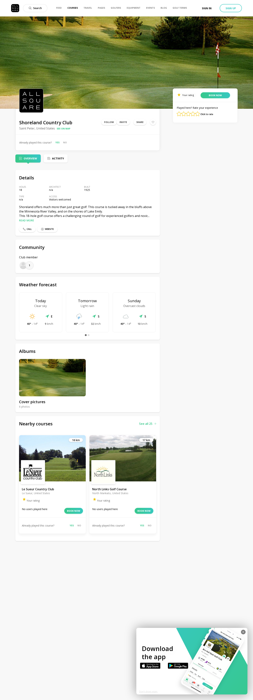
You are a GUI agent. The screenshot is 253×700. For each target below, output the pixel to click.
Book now (73, 510)
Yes (57, 142)
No (65, 142)
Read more (26, 220)
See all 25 (145, 424)
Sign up (231, 8)
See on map (63, 128)
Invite (123, 122)
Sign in (207, 8)
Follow (109, 122)
